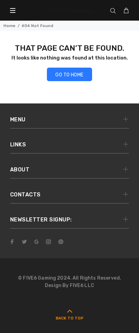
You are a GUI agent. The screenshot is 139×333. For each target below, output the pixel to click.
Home (9, 25)
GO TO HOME (69, 75)
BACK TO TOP (69, 318)
